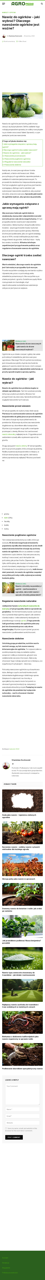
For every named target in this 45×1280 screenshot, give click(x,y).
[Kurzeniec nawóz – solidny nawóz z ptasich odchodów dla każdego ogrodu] (22, 832)
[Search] (42, 3)
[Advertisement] (22, 66)
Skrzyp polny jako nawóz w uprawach (18, 879)
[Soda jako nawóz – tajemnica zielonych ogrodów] (22, 800)
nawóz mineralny (8, 434)
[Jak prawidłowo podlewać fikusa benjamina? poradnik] (22, 926)
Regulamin (6, 1268)
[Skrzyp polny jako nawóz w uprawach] (22, 864)
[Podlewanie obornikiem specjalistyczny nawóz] (22, 1054)
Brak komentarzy (9, 41)
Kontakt (5, 1258)
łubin (6, 518)
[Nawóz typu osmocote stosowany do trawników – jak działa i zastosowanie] (22, 958)
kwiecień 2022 (14, 749)
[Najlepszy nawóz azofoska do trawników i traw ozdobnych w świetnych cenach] (22, 990)
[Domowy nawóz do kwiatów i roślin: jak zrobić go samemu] (22, 894)
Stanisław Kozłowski (15, 36)
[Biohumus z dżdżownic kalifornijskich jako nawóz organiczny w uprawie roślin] (22, 1022)
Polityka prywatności (10, 1273)
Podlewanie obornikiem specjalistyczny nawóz (22, 1069)
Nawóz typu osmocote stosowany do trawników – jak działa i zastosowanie (18, 974)
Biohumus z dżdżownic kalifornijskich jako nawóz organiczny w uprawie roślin (20, 1037)
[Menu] (3, 3)
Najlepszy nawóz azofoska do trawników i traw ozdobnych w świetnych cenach (20, 1006)
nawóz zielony (21, 446)
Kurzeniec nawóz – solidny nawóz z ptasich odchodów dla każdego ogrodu (21, 848)
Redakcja (5, 1263)
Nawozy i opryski (9, 12)
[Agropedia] (22, 4)
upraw (23, 621)
